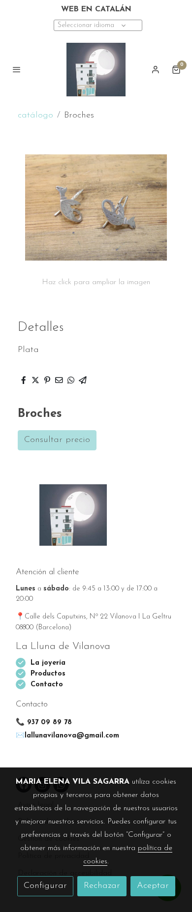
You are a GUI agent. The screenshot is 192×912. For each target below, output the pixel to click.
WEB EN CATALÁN (96, 9)
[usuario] (155, 69)
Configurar (45, 886)
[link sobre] (96, 521)
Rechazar (102, 886)
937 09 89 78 (49, 722)
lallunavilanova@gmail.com (72, 735)
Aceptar (153, 886)
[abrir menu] (17, 69)
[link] (96, 70)
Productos (49, 673)
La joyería (48, 663)
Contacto (47, 684)
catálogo (35, 115)
